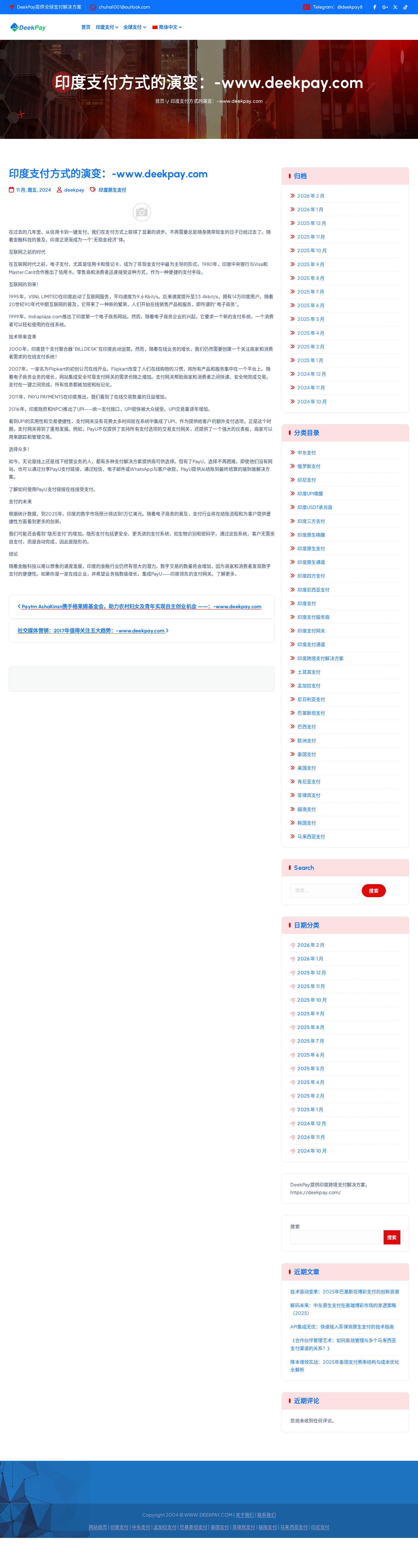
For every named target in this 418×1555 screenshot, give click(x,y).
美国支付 (306, 768)
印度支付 (105, 27)
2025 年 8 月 (310, 278)
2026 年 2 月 (310, 196)
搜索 (294, 1226)
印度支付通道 (311, 644)
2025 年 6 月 (310, 305)
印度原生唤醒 (311, 535)
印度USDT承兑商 (314, 507)
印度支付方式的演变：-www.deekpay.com (217, 101)
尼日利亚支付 (311, 699)
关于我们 (245, 1515)
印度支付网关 (311, 631)
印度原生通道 (311, 562)
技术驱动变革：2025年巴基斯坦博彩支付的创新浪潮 (344, 1292)
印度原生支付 (112, 190)
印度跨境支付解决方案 (320, 658)
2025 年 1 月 (310, 360)
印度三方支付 (311, 521)
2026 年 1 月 (310, 209)
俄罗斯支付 (308, 466)
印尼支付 (306, 480)
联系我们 (266, 1515)
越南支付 (306, 809)
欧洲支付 (306, 740)
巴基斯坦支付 (311, 713)
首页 (85, 27)
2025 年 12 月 (311, 223)
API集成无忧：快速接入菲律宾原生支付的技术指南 (342, 1327)
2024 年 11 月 (311, 388)
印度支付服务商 (313, 617)
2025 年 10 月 (312, 250)
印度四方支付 (311, 576)
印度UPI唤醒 (310, 493)
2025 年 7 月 (310, 292)
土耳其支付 (308, 672)
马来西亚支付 (311, 836)
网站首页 (98, 1527)
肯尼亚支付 (308, 781)
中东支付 (306, 452)
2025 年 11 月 (311, 237)
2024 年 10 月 (312, 401)
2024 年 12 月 (311, 374)
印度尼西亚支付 (313, 590)
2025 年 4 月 (310, 333)
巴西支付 (306, 727)
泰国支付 (306, 754)
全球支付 (132, 27)
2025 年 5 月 (310, 319)
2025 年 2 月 (310, 347)
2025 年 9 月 (310, 264)
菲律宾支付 (308, 795)
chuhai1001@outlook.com (124, 7)
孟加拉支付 (308, 686)
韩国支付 (306, 823)
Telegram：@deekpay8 (338, 7)
